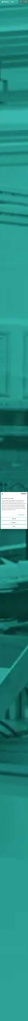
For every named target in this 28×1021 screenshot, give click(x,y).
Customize (13, 522)
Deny (14, 526)
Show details (21, 514)
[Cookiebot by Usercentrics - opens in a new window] (21, 494)
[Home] (7, 1)
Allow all (14, 518)
